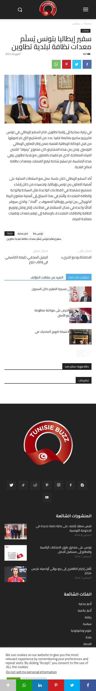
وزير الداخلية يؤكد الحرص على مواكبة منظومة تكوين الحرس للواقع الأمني (63, 312)
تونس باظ (38, 233)
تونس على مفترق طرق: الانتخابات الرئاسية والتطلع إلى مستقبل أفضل (66, 549)
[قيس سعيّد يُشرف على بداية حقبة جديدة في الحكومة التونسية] (15, 531)
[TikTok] (23, 485)
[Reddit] (35, 485)
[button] (20, 10)
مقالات (76, 23)
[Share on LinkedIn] (40, 685)
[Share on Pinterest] (56, 685)
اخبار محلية (22, 233)
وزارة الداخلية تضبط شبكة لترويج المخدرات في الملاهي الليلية (63, 334)
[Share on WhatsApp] (24, 685)
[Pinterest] (66, 64)
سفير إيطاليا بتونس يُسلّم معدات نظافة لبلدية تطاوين (33, 239)
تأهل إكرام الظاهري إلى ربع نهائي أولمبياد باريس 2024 (61, 571)
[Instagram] (58, 485)
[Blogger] (82, 485)
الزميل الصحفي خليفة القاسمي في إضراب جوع (26, 259)
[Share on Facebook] (88, 685)
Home (88, 23)
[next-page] (80, 353)
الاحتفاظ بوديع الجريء (76, 257)
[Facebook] (87, 64)
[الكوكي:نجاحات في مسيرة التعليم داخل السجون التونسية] (80, 294)
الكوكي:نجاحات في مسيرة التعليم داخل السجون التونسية (62, 291)
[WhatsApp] (56, 64)
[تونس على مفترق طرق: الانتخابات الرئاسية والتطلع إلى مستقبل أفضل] (15, 553)
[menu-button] (85, 10)
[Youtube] (46, 497)
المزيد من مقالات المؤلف (47, 277)
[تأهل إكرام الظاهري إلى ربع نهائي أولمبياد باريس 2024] (15, 574)
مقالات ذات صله (79, 277)
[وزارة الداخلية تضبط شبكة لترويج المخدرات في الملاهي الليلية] (80, 336)
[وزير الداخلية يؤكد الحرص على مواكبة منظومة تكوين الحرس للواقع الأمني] (80, 315)
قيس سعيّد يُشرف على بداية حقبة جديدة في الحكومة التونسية (64, 528)
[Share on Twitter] (72, 685)
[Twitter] (76, 64)
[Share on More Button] (8, 685)
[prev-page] (87, 353)
